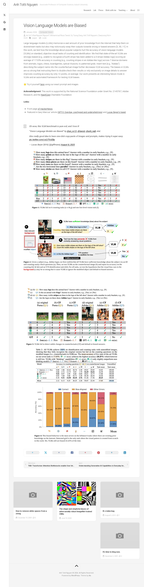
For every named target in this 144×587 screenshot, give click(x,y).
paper (34, 38)
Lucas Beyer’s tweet (116, 112)
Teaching (121, 10)
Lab (94, 10)
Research (87, 10)
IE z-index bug (108, 511)
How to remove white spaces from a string (31, 512)
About (132, 10)
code (44, 38)
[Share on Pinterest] (89, 452)
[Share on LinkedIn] (116, 452)
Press (100, 10)
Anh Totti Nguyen (26, 5)
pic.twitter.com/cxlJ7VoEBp (42, 139)
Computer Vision (46, 32)
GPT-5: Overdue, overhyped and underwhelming (80, 112)
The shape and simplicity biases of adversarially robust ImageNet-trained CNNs (75, 511)
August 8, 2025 (68, 144)
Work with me (111, 10)
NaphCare (45, 95)
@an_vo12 (72, 131)
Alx (90, 576)
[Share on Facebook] (63, 452)
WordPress (75, 576)
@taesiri (81, 131)
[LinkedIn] (4, 29)
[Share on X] (37, 452)
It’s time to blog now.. (111, 552)
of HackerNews (45, 109)
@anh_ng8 (91, 131)
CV (138, 10)
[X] (4, 15)
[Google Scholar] (4, 22)
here (42, 84)
